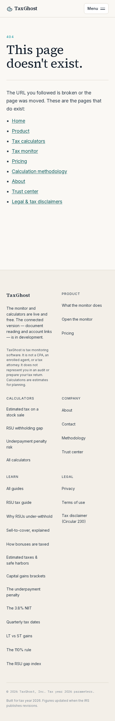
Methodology (74, 438)
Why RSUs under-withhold (29, 516)
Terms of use (73, 502)
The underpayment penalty (23, 592)
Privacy (68, 488)
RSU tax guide (19, 502)
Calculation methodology (39, 171)
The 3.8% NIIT (19, 608)
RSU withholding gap (24, 428)
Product (20, 131)
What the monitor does (82, 305)
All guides (15, 488)
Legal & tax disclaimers (37, 201)
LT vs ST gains (19, 636)
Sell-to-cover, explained (27, 530)
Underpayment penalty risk (26, 444)
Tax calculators (28, 141)
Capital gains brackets (25, 576)
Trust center (25, 191)
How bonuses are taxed (27, 544)
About (18, 181)
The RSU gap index (23, 663)
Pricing (19, 161)
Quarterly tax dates (23, 622)
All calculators (18, 460)
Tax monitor (25, 151)
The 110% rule (18, 649)
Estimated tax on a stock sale (22, 412)
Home (18, 121)
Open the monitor (77, 319)
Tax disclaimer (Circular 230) (74, 518)
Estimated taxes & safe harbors (21, 560)
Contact (68, 424)
